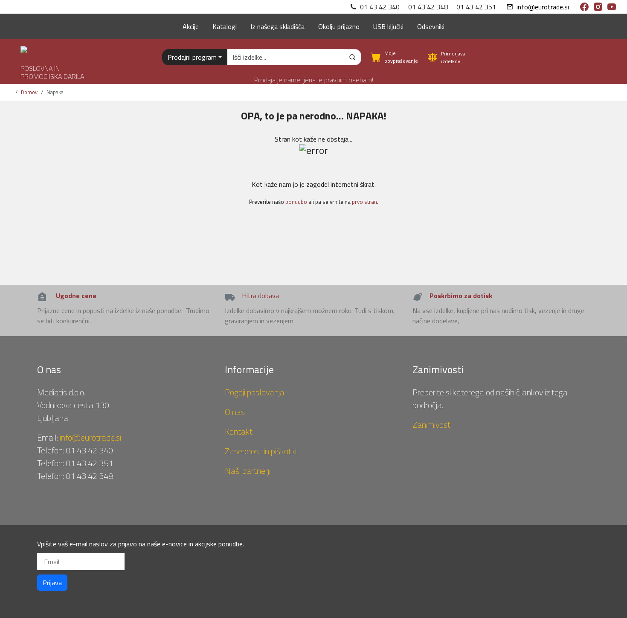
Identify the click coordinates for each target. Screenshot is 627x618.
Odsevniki (430, 26)
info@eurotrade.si (543, 7)
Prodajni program (192, 57)
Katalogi (224, 26)
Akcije (191, 26)
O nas (235, 411)
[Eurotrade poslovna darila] (43, 48)
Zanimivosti (432, 424)
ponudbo (296, 201)
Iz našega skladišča (277, 26)
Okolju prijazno (339, 26)
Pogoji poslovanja (254, 392)
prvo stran (364, 201)
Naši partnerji (247, 470)
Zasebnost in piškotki (260, 451)
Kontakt (239, 431)
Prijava (52, 582)
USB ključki (388, 26)
